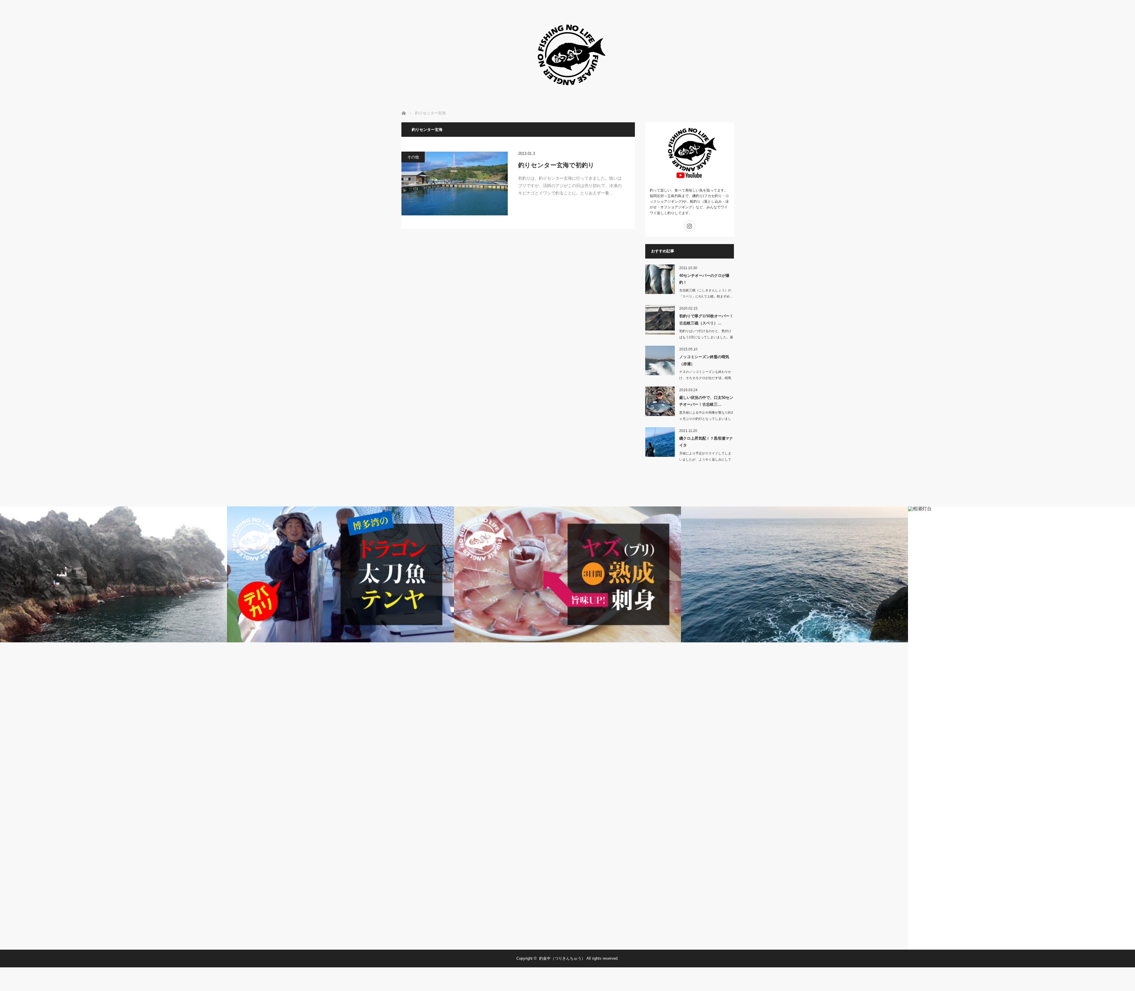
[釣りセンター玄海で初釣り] (454, 183)
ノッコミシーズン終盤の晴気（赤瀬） (704, 360)
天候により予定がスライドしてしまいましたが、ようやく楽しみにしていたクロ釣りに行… (705, 459)
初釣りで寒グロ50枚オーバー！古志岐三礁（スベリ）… (706, 319)
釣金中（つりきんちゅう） (562, 958)
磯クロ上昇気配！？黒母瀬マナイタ (706, 441)
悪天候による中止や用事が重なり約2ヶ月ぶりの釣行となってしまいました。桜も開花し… (706, 419)
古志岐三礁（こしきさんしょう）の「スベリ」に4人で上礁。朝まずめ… (706, 293)
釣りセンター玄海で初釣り (556, 165)
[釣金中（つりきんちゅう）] (567, 94)
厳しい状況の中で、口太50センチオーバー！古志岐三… (706, 401)
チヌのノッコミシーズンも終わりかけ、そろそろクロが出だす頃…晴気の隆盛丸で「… (705, 378)
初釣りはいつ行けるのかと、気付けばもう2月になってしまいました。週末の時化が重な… (706, 337)
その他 (413, 157)
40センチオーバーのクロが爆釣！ (704, 279)
